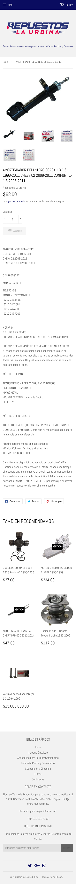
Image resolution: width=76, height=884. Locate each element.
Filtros (38, 774)
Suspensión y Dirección (38, 768)
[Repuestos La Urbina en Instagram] (44, 866)
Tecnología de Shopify (52, 877)
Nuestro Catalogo (38, 752)
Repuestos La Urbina (28, 877)
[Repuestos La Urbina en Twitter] (30, 866)
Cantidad (7, 211)
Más (10, 5)
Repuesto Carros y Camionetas (38, 763)
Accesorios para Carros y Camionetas (38, 758)
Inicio (5, 61)
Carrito (69, 5)
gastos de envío (16, 201)
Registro (67, 847)
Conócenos (38, 779)
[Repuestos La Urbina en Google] (37, 866)
